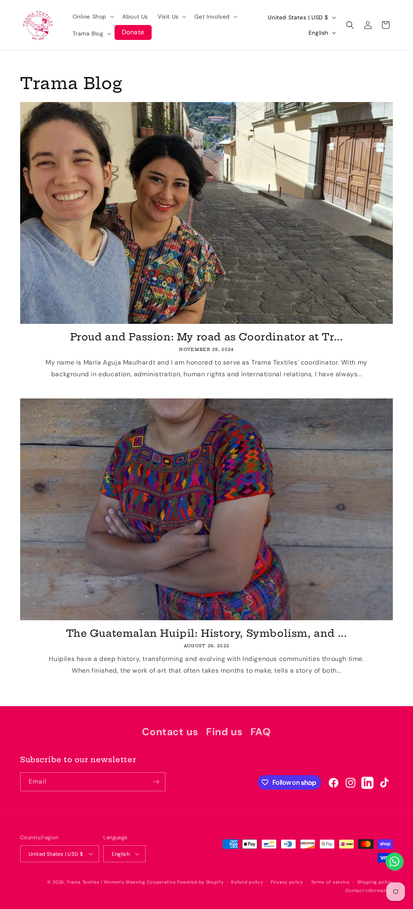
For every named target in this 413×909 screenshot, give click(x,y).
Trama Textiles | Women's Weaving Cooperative (121, 882)
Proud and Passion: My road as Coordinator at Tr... (206, 337)
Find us (224, 731)
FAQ (260, 731)
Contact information (369, 890)
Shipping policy (375, 882)
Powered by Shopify (200, 882)
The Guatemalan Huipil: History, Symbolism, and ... (206, 633)
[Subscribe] (156, 781)
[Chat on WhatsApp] (394, 861)
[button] (93, 16)
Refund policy (247, 882)
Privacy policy (287, 882)
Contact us (170, 731)
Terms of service (330, 882)
